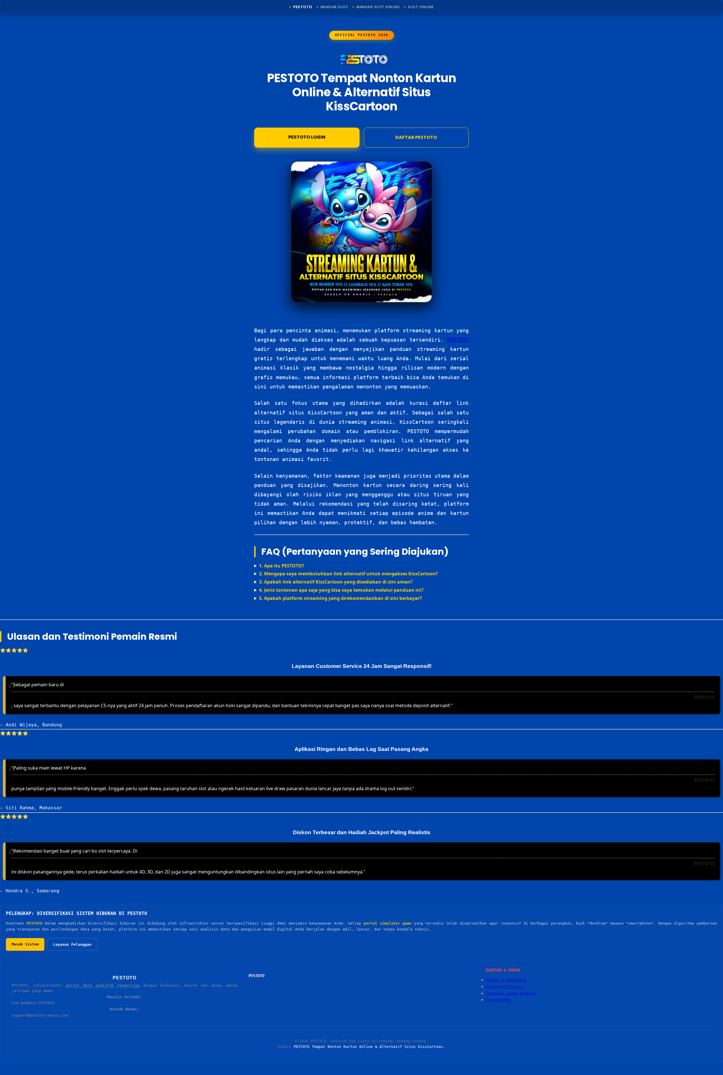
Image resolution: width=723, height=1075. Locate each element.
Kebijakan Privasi (505, 986)
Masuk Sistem (25, 944)
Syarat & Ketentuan (506, 980)
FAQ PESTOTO (498, 1000)
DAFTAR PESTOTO (416, 137)
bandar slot (335, 7)
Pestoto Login (306, 137)
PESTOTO (458, 340)
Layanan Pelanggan (72, 944)
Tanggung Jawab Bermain (510, 993)
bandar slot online (378, 7)
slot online (421, 7)
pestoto (302, 7)
